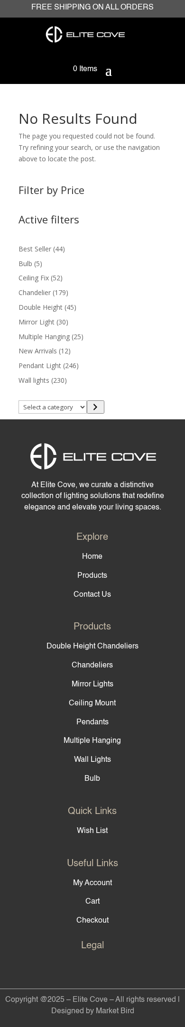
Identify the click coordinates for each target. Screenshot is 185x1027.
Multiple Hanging (92, 741)
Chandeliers (92, 665)
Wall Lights (92, 760)
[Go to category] (95, 407)
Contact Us (92, 595)
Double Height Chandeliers (92, 646)
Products (92, 576)
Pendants (92, 722)
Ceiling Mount (92, 703)
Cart (92, 902)
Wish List (92, 831)
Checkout (92, 921)
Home (92, 557)
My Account (92, 883)
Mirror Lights (92, 684)
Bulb (92, 779)
